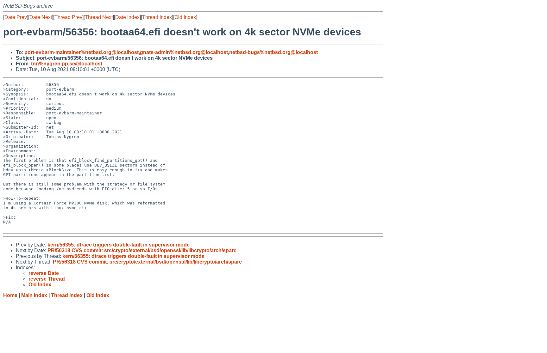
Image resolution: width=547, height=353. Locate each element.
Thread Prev (68, 17)
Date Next (40, 17)
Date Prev (15, 17)
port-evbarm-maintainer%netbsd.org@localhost (81, 52)
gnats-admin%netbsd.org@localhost (184, 52)
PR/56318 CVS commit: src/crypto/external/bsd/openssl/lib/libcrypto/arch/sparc (141, 250)
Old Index (185, 17)
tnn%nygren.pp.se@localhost (66, 63)
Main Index (34, 295)
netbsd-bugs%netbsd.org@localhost (273, 52)
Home (10, 295)
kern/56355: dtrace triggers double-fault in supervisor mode (118, 244)
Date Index (127, 17)
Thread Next (99, 17)
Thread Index (157, 17)
